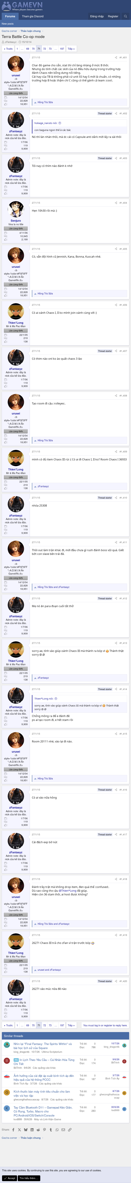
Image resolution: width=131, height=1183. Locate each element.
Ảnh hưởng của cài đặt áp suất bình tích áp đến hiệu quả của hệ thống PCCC (44, 1077)
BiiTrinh (18, 1067)
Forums (10, 16)
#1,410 (123, 497)
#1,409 (123, 451)
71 (39, 48)
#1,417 (123, 834)
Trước (9, 48)
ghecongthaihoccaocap (26, 1099)
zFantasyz (11, 42)
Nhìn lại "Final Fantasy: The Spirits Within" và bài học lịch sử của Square (43, 1046)
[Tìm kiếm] (125, 16)
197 (62, 48)
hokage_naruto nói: (45, 123)
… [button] (22, 48)
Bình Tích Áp (21, 1083)
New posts (8, 23)
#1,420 (123, 981)
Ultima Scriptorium (52, 1051)
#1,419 (123, 935)
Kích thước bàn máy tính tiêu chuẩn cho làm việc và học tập (42, 1093)
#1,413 (123, 643)
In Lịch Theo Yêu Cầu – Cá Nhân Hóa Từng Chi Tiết (44, 1062)
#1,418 (123, 879)
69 (27, 48)
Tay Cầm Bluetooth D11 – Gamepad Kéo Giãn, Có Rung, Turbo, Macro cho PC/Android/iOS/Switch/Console (43, 1111)
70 (33, 48)
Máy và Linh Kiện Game (47, 1119)
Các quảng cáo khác (44, 1067)
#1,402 (123, 113)
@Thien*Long (67, 891)
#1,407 (123, 351)
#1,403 (123, 158)
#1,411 (123, 542)
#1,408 (123, 395)
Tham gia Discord (32, 16)
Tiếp (70, 48)
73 (50, 48)
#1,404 (123, 202)
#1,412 (123, 598)
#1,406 (123, 304)
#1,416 (123, 789)
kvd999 (18, 1119)
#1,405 (123, 248)
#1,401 (123, 57)
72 (44, 48)
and (53, 587)
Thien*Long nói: (43, 698)
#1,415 (123, 733)
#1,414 (123, 689)
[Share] (116, 57)
